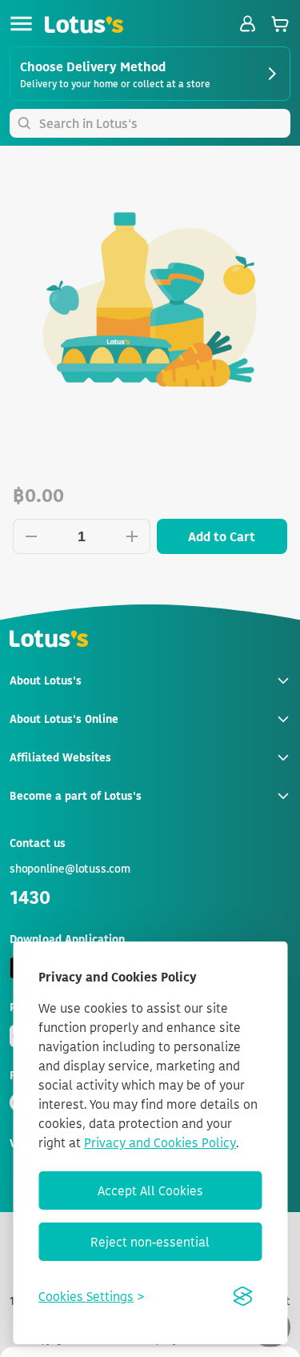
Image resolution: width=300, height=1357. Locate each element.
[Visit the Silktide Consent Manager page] (242, 1296)
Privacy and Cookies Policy (160, 1142)
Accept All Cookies (150, 1190)
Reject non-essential (150, 1241)
